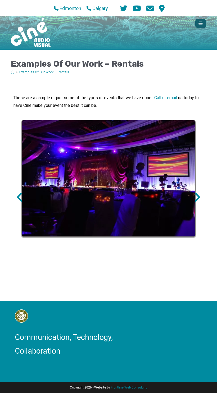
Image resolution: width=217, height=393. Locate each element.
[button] (19, 197)
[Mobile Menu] (200, 23)
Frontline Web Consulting (129, 387)
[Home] (12, 72)
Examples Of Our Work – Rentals (44, 72)
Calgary (99, 8)
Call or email (165, 97)
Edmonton (69, 8)
